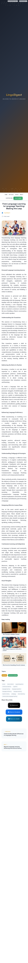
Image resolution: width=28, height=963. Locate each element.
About (21, 194)
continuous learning (6, 686)
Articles (11, 194)
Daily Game (18, 198)
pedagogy (14, 693)
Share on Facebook (15, 712)
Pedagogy (4, 675)
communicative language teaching (9, 696)
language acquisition (16, 689)
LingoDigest (14, 95)
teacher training (5, 693)
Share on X (15, 705)
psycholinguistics (19, 684)
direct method (10, 684)
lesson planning (21, 693)
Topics (16, 194)
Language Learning (12, 675)
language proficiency (6, 691)
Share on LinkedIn (15, 719)
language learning (6, 689)
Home (6, 194)
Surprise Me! (9, 198)
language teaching (18, 691)
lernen (3, 684)
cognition (15, 686)
